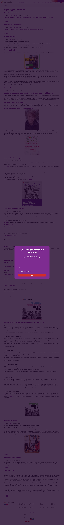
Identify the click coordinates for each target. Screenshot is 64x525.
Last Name (35, 260)
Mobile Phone (35, 264)
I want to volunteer (22, 272)
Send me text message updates (25, 271)
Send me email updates (23, 270)
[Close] (48, 247)
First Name (20, 260)
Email (19, 264)
